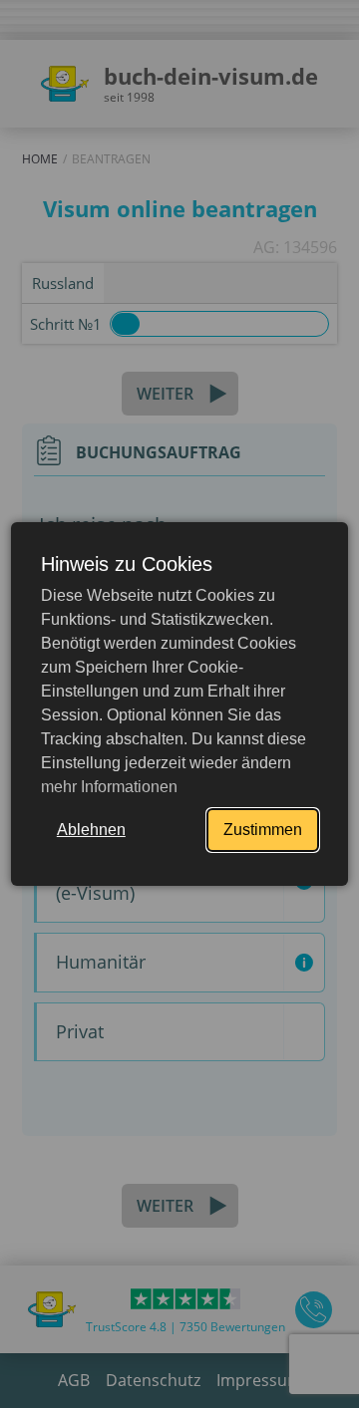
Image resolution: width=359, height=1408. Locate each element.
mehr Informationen (109, 786)
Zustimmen (262, 829)
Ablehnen (91, 829)
